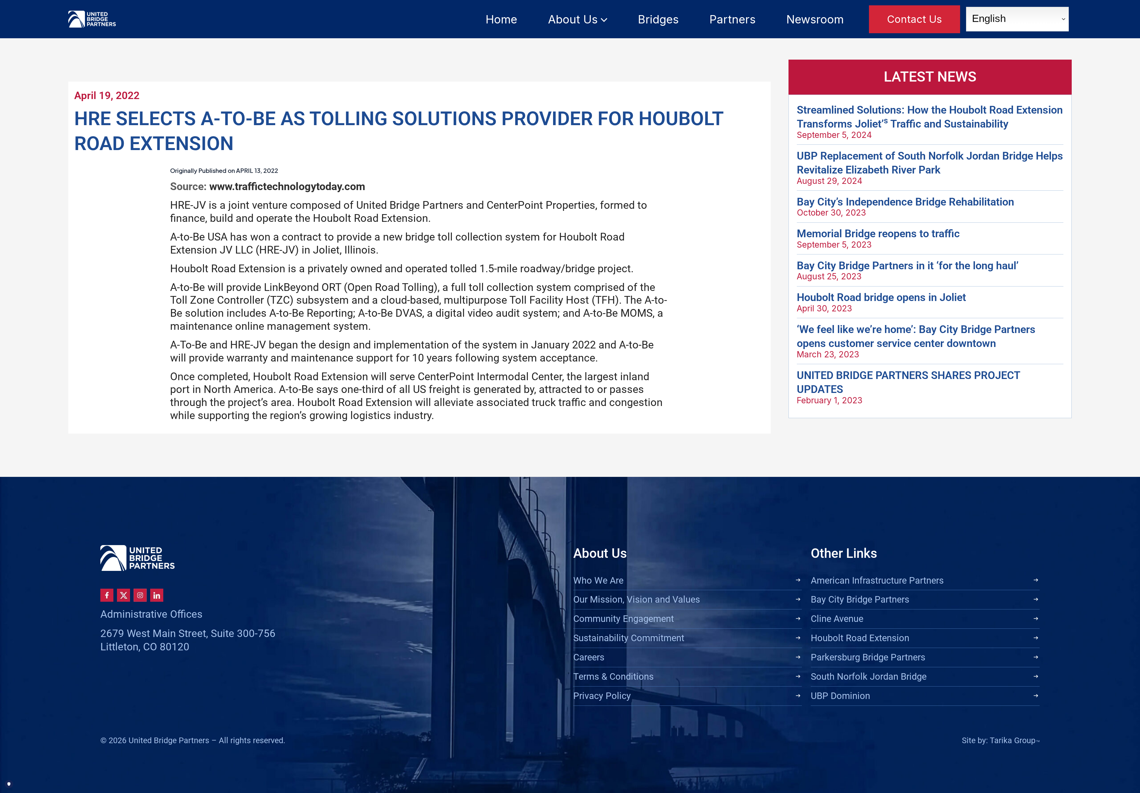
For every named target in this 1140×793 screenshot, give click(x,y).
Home (501, 19)
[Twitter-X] (123, 595)
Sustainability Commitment (628, 638)
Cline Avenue (837, 618)
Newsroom (815, 19)
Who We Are (598, 580)
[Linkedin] (156, 595)
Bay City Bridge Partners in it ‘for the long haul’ (908, 265)
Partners (733, 19)
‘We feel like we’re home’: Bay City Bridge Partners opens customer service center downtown (916, 336)
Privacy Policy (602, 695)
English (987, 18)
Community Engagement (623, 618)
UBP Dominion (840, 695)
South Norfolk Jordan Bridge (869, 676)
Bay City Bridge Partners (860, 599)
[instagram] (140, 595)
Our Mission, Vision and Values (636, 599)
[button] (602, 19)
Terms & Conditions (613, 676)
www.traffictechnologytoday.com (287, 186)
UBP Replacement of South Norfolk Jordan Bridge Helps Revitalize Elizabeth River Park (930, 162)
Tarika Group (1015, 740)
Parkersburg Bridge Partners (868, 657)
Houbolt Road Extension (860, 638)
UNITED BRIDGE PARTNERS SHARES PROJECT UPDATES (908, 382)
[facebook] (106, 595)
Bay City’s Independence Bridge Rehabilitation (905, 201)
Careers (588, 657)
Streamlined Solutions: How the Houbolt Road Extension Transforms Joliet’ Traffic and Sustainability (930, 116)
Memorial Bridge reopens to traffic (878, 233)
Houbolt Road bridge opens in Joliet (881, 297)
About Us (573, 19)
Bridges (658, 19)
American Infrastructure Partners (877, 580)
